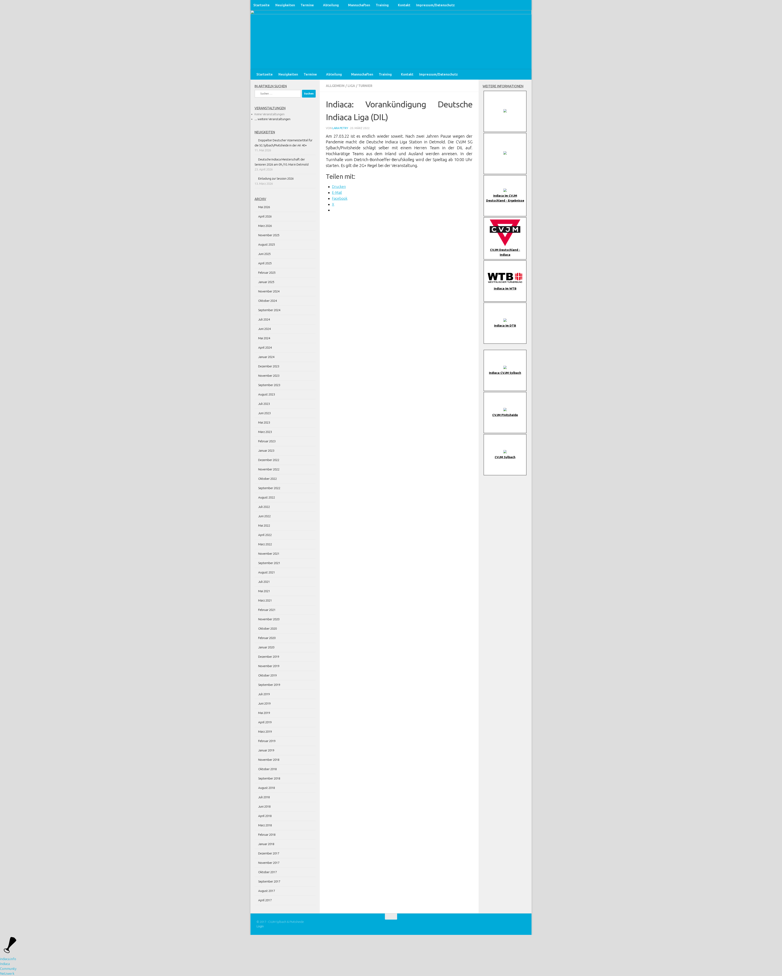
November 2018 (268, 759)
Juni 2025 (264, 254)
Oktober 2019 (267, 675)
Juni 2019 (264, 703)
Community (8, 969)
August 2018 (266, 787)
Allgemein (335, 86)
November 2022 (268, 469)
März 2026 (265, 225)
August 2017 (266, 891)
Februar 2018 (267, 834)
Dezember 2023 (268, 366)
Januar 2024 (266, 357)
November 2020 (268, 619)
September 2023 (269, 385)
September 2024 (269, 310)
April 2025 (265, 263)
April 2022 (265, 535)
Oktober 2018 (267, 769)
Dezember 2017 (268, 853)
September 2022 (269, 488)
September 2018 (269, 778)
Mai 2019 (264, 713)
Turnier (365, 86)
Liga (351, 86)
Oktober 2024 (267, 300)
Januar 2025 (266, 282)
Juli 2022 (264, 506)
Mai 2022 (264, 525)
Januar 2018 (266, 844)
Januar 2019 (266, 750)
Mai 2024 (264, 338)
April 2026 (265, 216)
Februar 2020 (267, 638)
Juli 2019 (264, 694)
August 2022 (266, 497)
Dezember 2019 (268, 656)
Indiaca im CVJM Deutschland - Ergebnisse (505, 198)
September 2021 (269, 563)
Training (382, 5)
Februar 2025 (267, 272)
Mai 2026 (264, 207)
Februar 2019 (267, 741)
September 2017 (269, 881)
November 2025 (268, 235)
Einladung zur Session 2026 (276, 178)
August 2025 (266, 244)
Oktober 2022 (267, 478)
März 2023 (265, 432)
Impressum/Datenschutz (435, 5)
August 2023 (266, 394)
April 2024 (265, 347)
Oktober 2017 (267, 872)
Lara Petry (340, 128)
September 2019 (269, 684)
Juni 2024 (264, 328)
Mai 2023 (264, 422)
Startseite (261, 5)
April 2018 (265, 816)
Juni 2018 (264, 806)
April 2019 (265, 722)
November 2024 (268, 291)
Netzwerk (7, 973)
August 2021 (266, 572)
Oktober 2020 (267, 628)
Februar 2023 (267, 441)
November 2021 (268, 553)
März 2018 (265, 825)
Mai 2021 (264, 591)
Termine (307, 5)
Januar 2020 (266, 647)
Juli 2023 (264, 403)
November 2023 (268, 375)
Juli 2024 (264, 319)
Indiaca (5, 964)
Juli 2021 (264, 581)
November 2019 (268, 666)
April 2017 (265, 900)
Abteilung (331, 5)
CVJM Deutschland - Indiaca (505, 252)
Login (260, 926)
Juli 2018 (264, 797)
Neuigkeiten (285, 5)
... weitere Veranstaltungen (272, 119)
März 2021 (265, 600)
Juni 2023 (264, 413)
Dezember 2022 (268, 460)
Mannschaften (359, 5)
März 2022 (265, 544)
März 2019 (265, 731)
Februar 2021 (267, 610)
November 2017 (268, 862)
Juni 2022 (264, 516)
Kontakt (404, 5)
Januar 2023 (266, 450)
